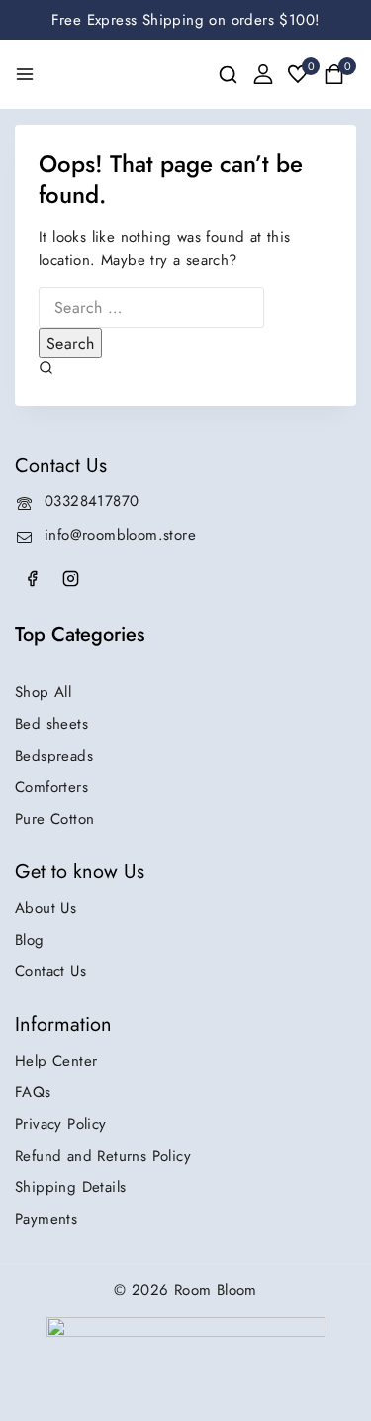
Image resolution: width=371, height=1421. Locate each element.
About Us (45, 908)
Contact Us (50, 971)
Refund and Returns (103, 1156)
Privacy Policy (61, 1124)
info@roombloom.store (120, 535)
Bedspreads (54, 755)
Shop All (43, 692)
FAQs (33, 1092)
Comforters (51, 787)
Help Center (56, 1060)
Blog (30, 940)
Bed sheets (51, 724)
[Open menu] (25, 74)
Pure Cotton (54, 819)
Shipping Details (70, 1187)
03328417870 (92, 501)
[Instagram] (70, 578)
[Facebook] (31, 578)
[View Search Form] (228, 74)
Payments (46, 1219)
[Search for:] (151, 308)
